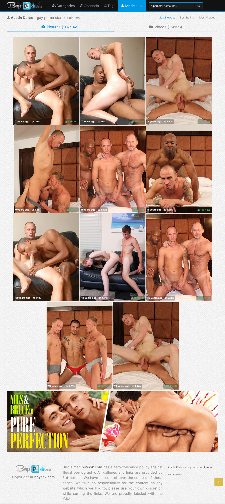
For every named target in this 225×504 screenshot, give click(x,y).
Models (131, 6)
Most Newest (166, 17)
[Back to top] (218, 482)
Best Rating (187, 17)
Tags (111, 6)
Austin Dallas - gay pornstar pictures (190, 467)
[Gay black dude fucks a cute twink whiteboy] (46, 257)
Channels (91, 6)
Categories (65, 6)
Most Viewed (207, 17)
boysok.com (44, 477)
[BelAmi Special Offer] (112, 450)
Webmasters (175, 474)
